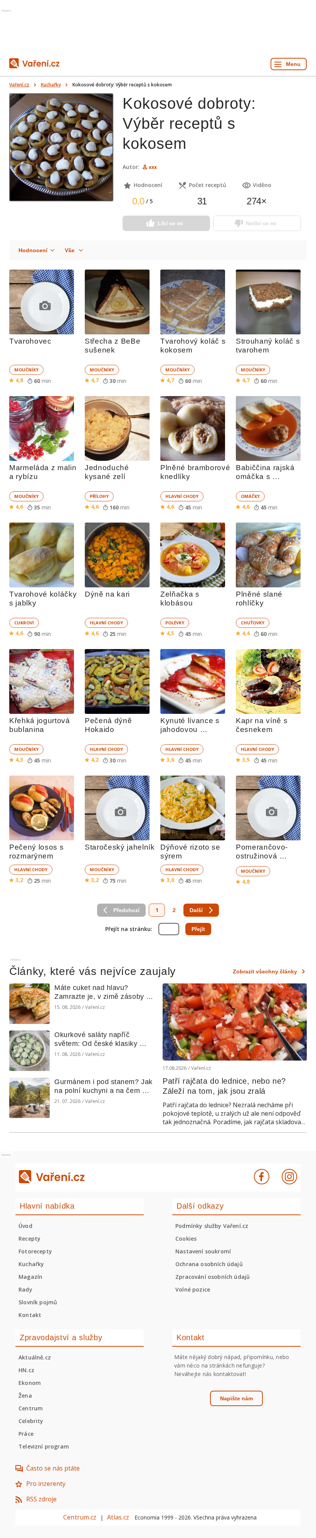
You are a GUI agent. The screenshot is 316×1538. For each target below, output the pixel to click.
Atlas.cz (118, 1517)
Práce (26, 1433)
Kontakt (29, 1315)
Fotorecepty (35, 1251)
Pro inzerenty (46, 1483)
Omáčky (250, 496)
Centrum (30, 1408)
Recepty (29, 1238)
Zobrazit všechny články (265, 971)
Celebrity (31, 1421)
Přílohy (99, 496)
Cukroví (24, 623)
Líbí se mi (170, 223)
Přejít (198, 929)
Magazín (30, 1276)
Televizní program (43, 1446)
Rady (25, 1289)
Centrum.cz (79, 1517)
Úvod (25, 1225)
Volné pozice (192, 1289)
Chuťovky (252, 623)
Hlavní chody (181, 496)
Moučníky (26, 370)
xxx (153, 167)
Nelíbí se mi (261, 223)
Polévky (174, 623)
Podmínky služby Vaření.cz (211, 1225)
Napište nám (236, 1398)
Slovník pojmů (37, 1302)
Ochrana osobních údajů (209, 1264)
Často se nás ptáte (53, 1468)
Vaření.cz (19, 84)
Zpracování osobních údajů (212, 1276)
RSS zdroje (41, 1499)
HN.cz (26, 1370)
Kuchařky (51, 84)
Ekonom (29, 1382)
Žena (25, 1395)
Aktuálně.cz (34, 1357)
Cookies (186, 1238)
